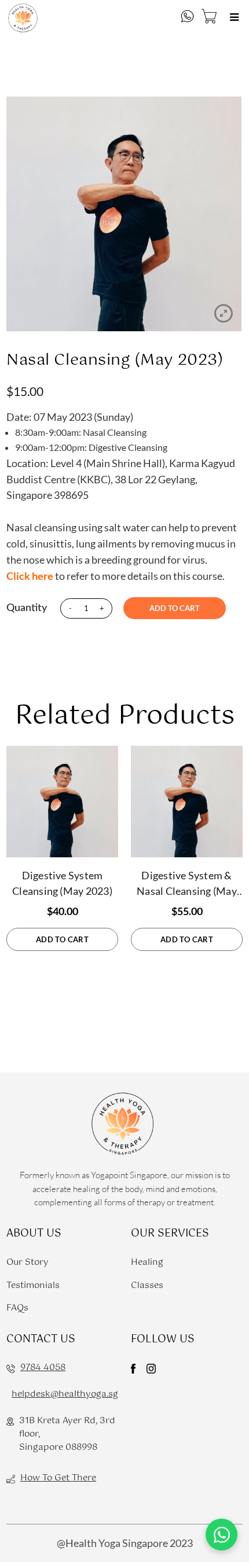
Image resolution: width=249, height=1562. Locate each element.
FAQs (17, 1308)
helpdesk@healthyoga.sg (65, 1394)
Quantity (26, 608)
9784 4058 (42, 1367)
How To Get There (58, 1478)
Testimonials (33, 1285)
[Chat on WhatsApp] (221, 1534)
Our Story (27, 1262)
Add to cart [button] (62, 939)
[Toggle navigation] (234, 18)
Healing (147, 1262)
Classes (147, 1285)
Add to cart (174, 608)
